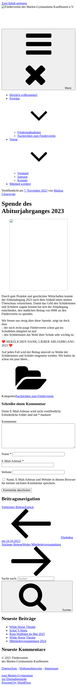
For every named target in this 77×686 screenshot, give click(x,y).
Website (6, 472)
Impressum (51, 668)
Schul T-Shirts (18, 630)
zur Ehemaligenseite (14, 679)
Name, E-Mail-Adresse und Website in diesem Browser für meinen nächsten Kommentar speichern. (38, 481)
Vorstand (22, 173)
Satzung (22, 176)
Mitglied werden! (20, 184)
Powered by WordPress (16, 682)
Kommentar (9, 421)
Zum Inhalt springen (14, 3)
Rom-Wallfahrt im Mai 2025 (27, 634)
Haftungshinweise (31, 668)
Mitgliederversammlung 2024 (27, 641)
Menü (68, 88)
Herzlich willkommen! (23, 95)
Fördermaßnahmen (29, 132)
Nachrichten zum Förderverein (36, 136)
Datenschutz (9, 668)
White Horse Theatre (22, 627)
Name (6, 454)
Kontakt (22, 180)
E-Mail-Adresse (13, 461)
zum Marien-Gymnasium (17, 675)
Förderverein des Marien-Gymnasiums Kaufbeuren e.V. (36, 13)
